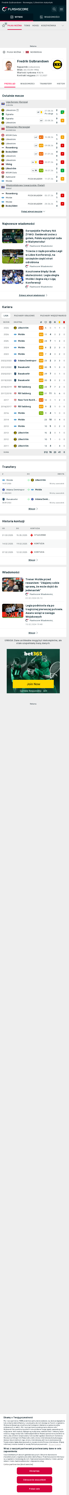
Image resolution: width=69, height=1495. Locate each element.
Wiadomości (27, 83)
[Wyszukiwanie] (54, 9)
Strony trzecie (55, 1444)
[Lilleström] (57, 67)
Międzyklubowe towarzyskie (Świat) (25, 185)
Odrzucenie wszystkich (34, 1480)
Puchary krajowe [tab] (24, 315)
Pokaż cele (34, 1489)
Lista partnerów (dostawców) (18, 1464)
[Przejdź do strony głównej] (17, 9)
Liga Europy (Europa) (17, 102)
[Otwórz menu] (61, 9)
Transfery (46, 83)
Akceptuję (34, 1471)
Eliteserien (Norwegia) (18, 127)
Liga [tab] (6, 315)
